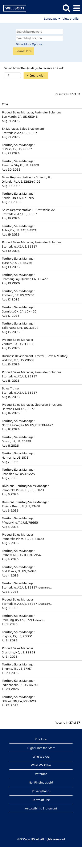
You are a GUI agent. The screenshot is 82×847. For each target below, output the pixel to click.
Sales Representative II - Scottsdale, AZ (28, 209)
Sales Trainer (11, 388)
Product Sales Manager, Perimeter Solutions (31, 112)
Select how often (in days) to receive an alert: (34, 68)
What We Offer (41, 765)
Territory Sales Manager (18, 145)
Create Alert (37, 75)
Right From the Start (41, 748)
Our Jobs (41, 739)
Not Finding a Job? (41, 782)
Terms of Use (41, 799)
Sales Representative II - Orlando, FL (26, 177)
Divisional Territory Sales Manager (25, 485)
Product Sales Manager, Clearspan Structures (32, 404)
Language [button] (51, 18)
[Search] (66, 8)
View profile (70, 18)
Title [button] (5, 104)
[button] (76, 8)
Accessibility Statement (41, 808)
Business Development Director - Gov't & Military (34, 356)
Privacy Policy (41, 791)
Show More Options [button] (29, 44)
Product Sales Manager (17, 339)
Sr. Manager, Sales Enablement (23, 128)
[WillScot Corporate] (13, 8)
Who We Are (41, 756)
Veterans (41, 774)
